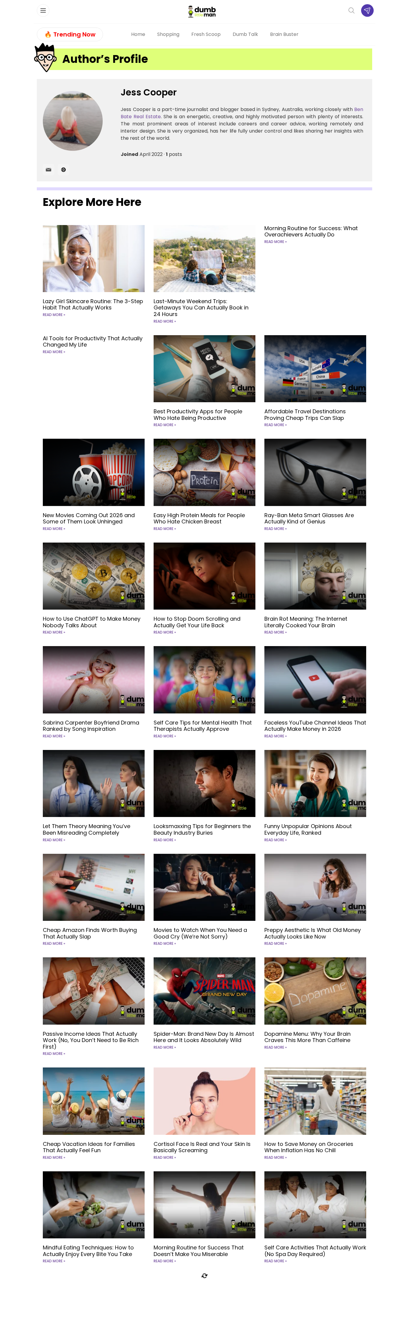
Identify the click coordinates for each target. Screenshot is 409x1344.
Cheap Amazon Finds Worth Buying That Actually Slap (90, 933)
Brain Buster (284, 34)
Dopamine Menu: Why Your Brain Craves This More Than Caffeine (307, 1037)
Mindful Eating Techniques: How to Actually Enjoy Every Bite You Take (88, 1251)
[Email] (48, 169)
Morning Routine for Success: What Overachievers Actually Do (311, 231)
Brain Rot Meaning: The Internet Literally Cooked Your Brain (305, 622)
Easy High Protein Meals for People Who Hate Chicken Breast (199, 518)
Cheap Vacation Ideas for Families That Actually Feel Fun (89, 1147)
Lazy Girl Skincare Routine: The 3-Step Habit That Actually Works (93, 304)
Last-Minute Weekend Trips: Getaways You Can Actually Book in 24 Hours (201, 307)
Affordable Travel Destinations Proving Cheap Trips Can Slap (305, 415)
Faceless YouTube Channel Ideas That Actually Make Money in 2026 (315, 726)
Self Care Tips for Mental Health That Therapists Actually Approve (203, 726)
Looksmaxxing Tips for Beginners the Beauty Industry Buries (202, 829)
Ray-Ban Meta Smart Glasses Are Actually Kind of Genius (309, 518)
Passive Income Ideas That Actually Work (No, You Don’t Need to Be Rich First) (91, 1040)
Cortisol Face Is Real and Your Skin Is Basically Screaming (202, 1147)
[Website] (63, 169)
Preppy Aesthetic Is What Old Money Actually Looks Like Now (312, 933)
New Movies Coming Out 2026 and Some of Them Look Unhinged (89, 518)
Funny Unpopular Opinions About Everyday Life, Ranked (308, 829)
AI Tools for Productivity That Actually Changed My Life (93, 342)
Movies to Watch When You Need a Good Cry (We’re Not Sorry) (200, 933)
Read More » (54, 314)
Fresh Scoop (206, 34)
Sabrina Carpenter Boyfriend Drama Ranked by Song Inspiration (91, 726)
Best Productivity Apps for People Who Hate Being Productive (198, 415)
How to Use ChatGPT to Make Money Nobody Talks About (91, 622)
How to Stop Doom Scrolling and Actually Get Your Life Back (197, 622)
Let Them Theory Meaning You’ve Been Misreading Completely (86, 829)
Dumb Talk (245, 34)
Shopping (168, 34)
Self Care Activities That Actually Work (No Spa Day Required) (315, 1251)
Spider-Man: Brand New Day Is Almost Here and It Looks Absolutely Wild (204, 1037)
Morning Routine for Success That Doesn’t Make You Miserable (199, 1251)
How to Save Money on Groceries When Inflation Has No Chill (308, 1147)
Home (138, 34)
